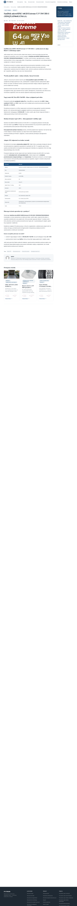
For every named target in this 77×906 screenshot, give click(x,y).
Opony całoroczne (44, 280)
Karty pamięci (8, 10)
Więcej (70, 1)
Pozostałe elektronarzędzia (64, 903)
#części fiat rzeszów (25, 251)
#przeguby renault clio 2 (35, 251)
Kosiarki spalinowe (46, 902)
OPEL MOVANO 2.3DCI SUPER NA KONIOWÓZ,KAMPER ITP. (11, 287)
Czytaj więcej (8, 298)
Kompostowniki (46, 893)
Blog (25, 1)
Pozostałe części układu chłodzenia (66, 897)
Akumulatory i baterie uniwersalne (28, 281)
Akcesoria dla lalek (40, 1)
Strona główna (20, 1)
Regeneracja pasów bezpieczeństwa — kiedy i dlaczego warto (64, 38)
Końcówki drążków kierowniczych (49, 897)
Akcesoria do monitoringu (62, 1)
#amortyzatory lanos (16, 251)
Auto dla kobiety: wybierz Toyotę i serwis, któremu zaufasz (63, 25)
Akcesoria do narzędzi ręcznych (33, 902)
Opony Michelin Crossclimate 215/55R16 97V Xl (45, 286)
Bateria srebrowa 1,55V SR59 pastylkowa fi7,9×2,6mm (28, 287)
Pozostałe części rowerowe (64, 893)
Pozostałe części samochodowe (65, 895)
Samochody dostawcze (11, 282)
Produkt (15, 10)
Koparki (44, 899)
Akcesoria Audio (31, 1)
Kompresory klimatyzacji (48, 895)
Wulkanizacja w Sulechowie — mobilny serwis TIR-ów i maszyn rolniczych (64, 34)
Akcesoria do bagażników (50, 1)
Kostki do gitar (46, 904)
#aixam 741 (9, 251)
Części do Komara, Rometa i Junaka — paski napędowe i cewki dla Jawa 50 (64, 29)
